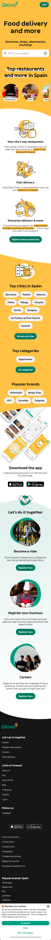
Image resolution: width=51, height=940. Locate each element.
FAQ (4, 775)
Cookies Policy (8, 846)
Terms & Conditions (10, 837)
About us (6, 770)
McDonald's (7, 883)
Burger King (7, 887)
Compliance (7, 851)
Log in (4, 799)
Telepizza (6, 900)
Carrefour (6, 895)
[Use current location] (45, 53)
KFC (4, 891)
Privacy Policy (8, 842)
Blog (4, 785)
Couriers (6, 752)
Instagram (6, 813)
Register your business (11, 747)
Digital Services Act (10, 861)
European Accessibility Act (13, 866)
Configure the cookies (11, 856)
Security (5, 794)
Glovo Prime (7, 780)
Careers (5, 742)
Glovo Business (8, 757)
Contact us (6, 790)
